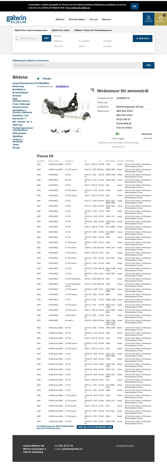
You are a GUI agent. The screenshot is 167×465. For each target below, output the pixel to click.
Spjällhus (18, 136)
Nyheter (106, 19)
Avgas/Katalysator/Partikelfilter (23, 83)
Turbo (16, 144)
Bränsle (17, 95)
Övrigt (16, 147)
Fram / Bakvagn (21, 104)
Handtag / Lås (20, 115)
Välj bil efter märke (61, 30)
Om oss (94, 19)
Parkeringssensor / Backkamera (23, 129)
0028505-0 (62, 86)
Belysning (18, 86)
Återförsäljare (77, 19)
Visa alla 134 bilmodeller (95, 427)
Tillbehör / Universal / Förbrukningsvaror (93, 30)
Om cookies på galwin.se (78, 8)
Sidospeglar (19, 133)
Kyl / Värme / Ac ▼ (22, 121)
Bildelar (60, 19)
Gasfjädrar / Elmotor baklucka (22, 111)
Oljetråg (17, 125)
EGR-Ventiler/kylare (21, 99)
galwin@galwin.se (72, 449)
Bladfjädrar (19, 89)
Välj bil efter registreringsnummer (31, 30)
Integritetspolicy (125, 445)
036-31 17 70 (65, 445)
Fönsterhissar (21, 107)
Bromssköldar (20, 92)
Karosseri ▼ (19, 118)
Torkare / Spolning (18, 140)
